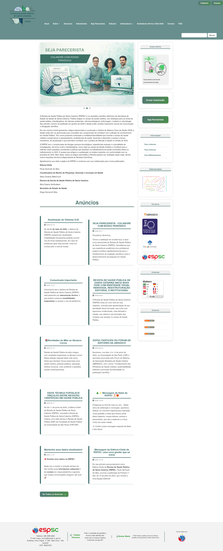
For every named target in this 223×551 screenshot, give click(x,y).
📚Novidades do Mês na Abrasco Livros (63, 342)
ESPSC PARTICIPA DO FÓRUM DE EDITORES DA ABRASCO (112, 342)
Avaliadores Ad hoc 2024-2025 (150, 23)
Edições (112, 23)
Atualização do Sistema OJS (63, 219)
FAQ (180, 23)
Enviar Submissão (155, 100)
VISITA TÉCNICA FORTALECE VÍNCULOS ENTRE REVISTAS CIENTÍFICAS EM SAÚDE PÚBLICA (63, 395)
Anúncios (68, 23)
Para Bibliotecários (152, 155)
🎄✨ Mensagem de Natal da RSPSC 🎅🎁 (111, 394)
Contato (171, 23)
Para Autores (150, 149)
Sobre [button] (56, 23)
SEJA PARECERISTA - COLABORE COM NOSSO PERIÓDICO (112, 224)
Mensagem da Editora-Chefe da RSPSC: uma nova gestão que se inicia (112, 452)
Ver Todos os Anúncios (52, 494)
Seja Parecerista (98, 23)
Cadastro (204, 3)
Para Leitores (150, 144)
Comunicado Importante (63, 280)
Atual (46, 23)
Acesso (217, 3)
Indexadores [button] (126, 23)
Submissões (81, 23)
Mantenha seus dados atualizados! (63, 449)
